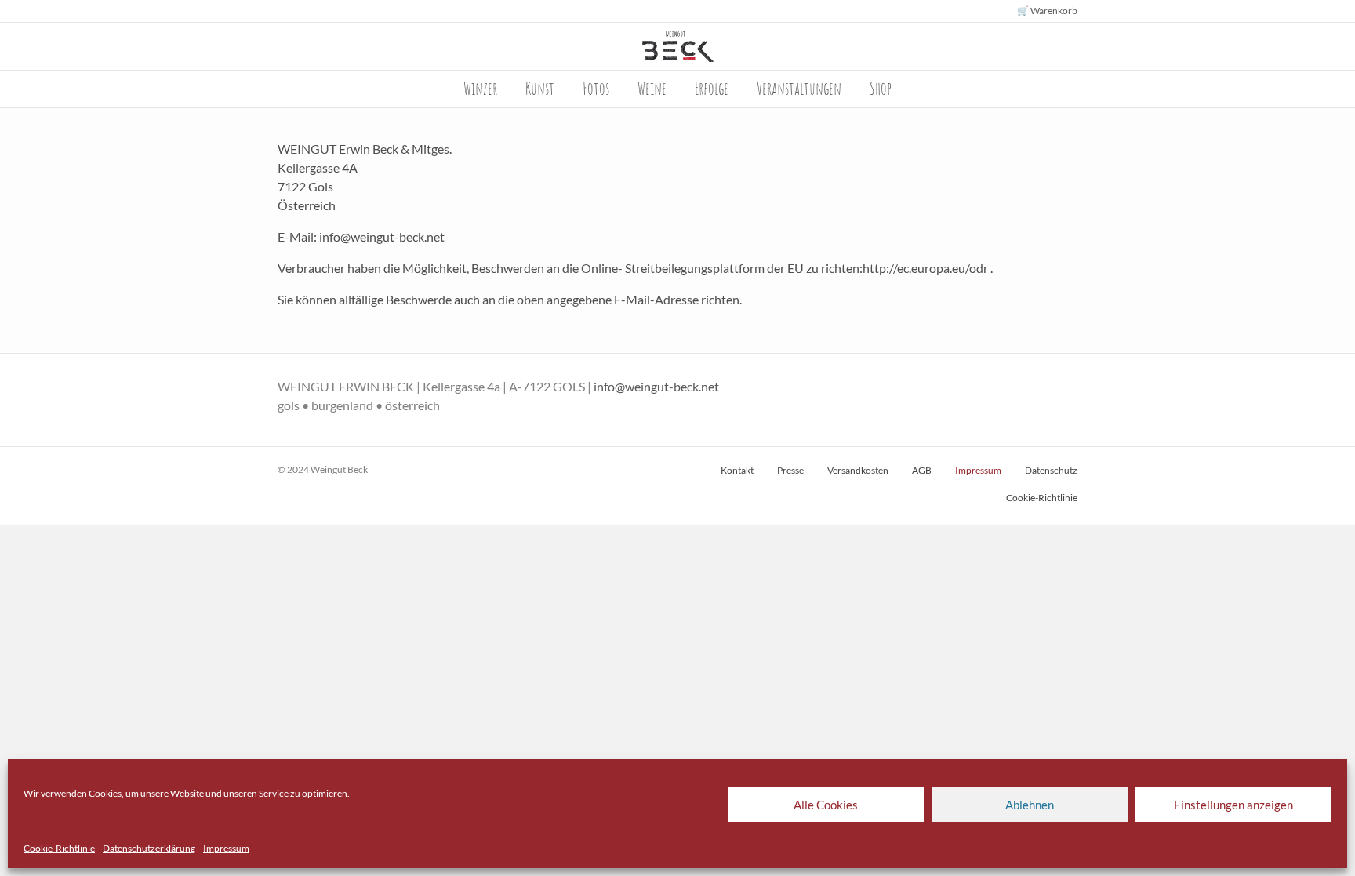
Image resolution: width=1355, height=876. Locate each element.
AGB (922, 470)
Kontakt (737, 470)
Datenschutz (1051, 470)
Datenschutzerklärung (149, 848)
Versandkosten (857, 470)
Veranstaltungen (799, 88)
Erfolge (711, 88)
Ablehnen (1029, 805)
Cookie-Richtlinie (59, 848)
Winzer (480, 88)
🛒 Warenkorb (1047, 10)
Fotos (596, 88)
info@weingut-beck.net (656, 386)
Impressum (226, 848)
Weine (652, 88)
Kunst (539, 88)
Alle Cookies (826, 805)
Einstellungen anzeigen (1233, 805)
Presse (790, 470)
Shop (881, 88)
